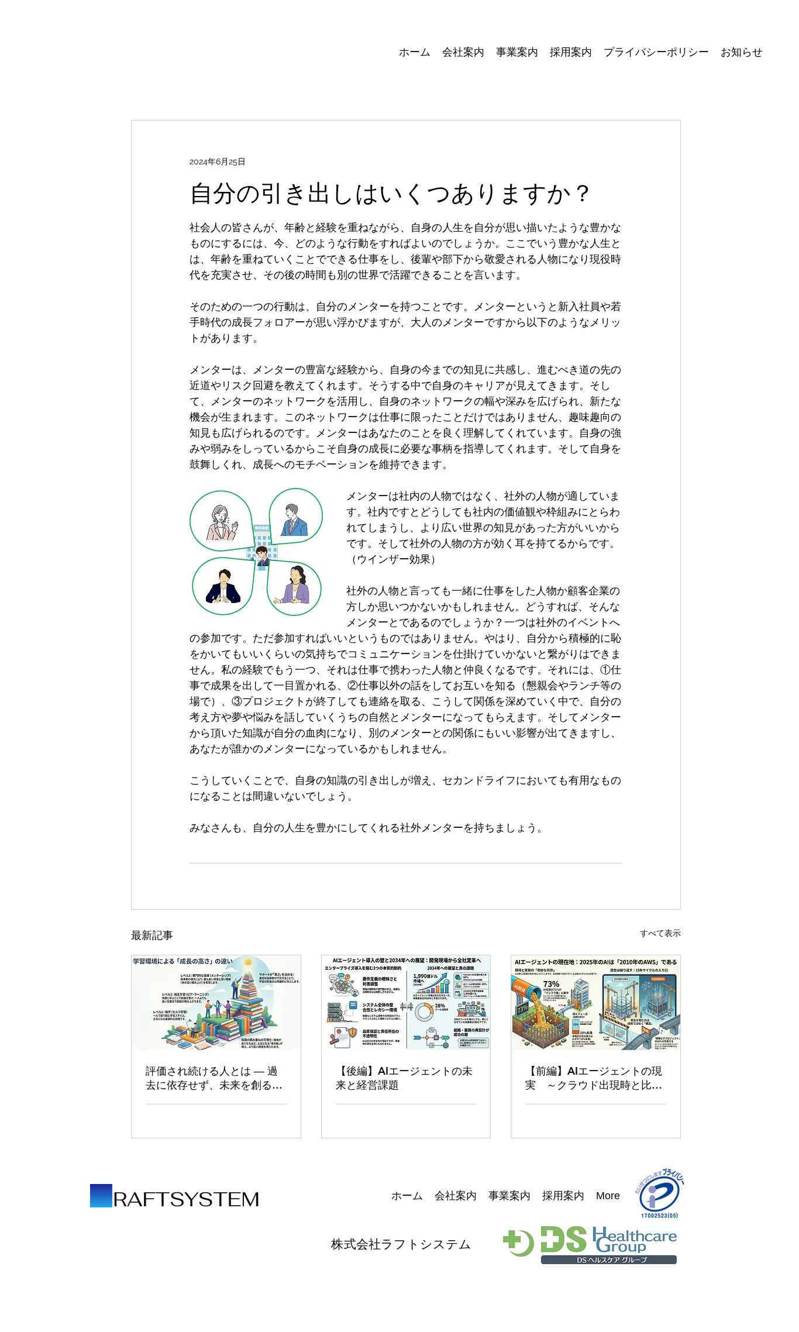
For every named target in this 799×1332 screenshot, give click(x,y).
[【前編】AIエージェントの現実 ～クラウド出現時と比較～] (595, 1002)
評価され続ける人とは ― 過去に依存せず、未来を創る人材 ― (214, 1078)
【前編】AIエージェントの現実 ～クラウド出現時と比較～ (593, 1078)
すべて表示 (660, 933)
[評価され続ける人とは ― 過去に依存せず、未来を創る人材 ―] (216, 1002)
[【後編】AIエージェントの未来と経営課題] (406, 1002)
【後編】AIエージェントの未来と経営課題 (404, 1078)
